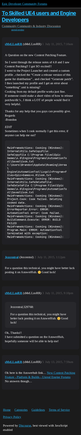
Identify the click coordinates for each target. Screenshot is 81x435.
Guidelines (38, 409)
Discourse (25, 425)
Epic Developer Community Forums (24, 3)
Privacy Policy (12, 417)
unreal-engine (17, 29)
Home (7, 409)
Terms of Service (59, 409)
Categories (21, 409)
